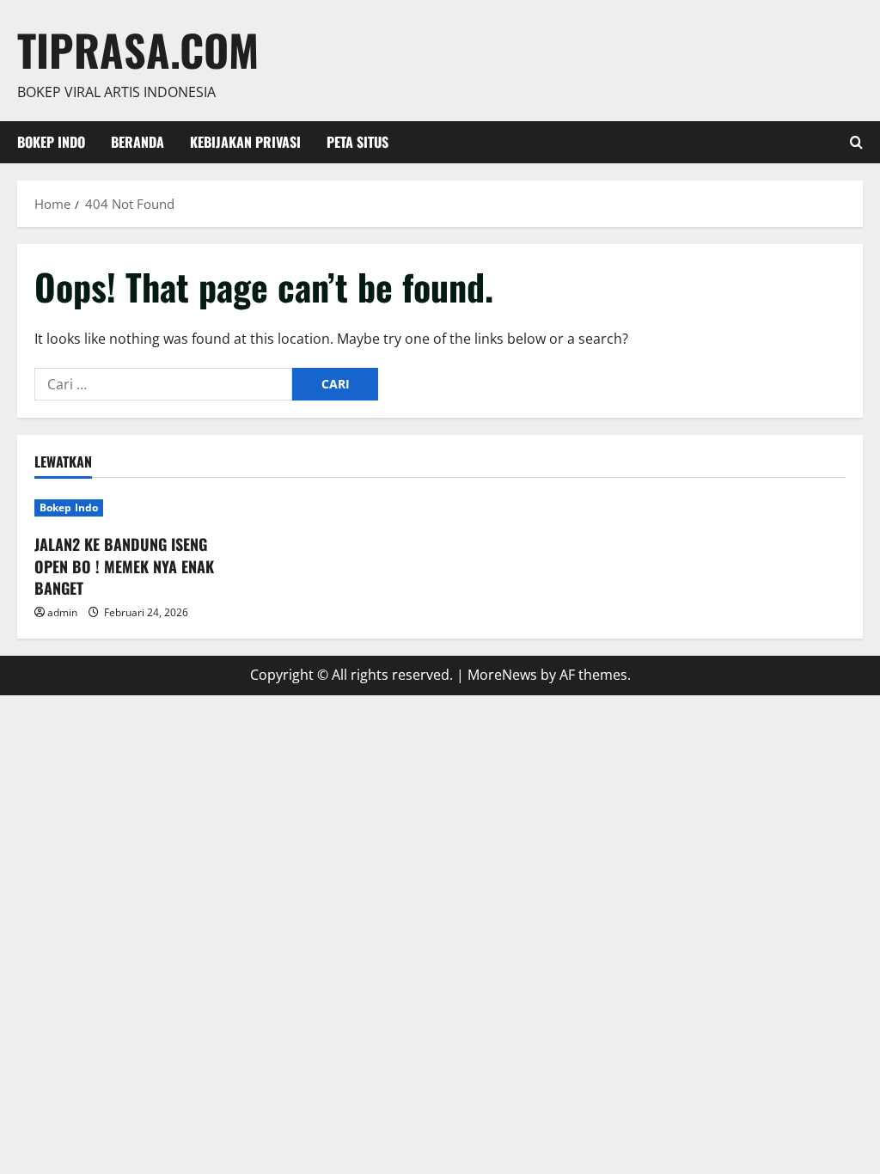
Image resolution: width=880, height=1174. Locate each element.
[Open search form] (856, 142)
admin (62, 612)
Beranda (137, 141)
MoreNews (502, 674)
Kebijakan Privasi (245, 141)
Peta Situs (357, 141)
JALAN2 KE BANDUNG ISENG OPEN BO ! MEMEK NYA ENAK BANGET (124, 565)
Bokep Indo (51, 141)
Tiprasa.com (138, 49)
